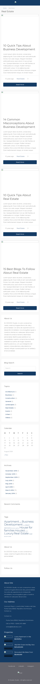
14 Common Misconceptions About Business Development (19, 123)
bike (20, 522)
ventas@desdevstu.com (13, 627)
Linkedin (21, 666)
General (8, 401)
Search (20, 373)
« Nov (6, 455)
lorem (26, 531)
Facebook (11, 666)
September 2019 (11, 477)
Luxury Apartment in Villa (22, 637)
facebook (13, 528)
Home (4, 8)
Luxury (8, 533)
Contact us (7, 611)
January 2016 (10, 493)
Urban (7, 414)
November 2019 (11, 471)
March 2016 (9, 490)
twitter (9, 536)
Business (8, 395)
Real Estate (21, 79)
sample (6, 536)
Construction (10, 398)
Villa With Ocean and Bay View (24, 645)
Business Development (19, 523)
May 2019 (8, 484)
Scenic (7, 411)
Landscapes (9, 405)
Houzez (20, 530)
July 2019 (8, 480)
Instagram (30, 666)
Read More (20, 84)
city (24, 525)
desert (27, 525)
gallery (17, 528)
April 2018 (9, 487)
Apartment (11, 521)
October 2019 (10, 474)
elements (7, 528)
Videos (7, 417)
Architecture (10, 392)
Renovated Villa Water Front (23, 652)
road (30, 534)
